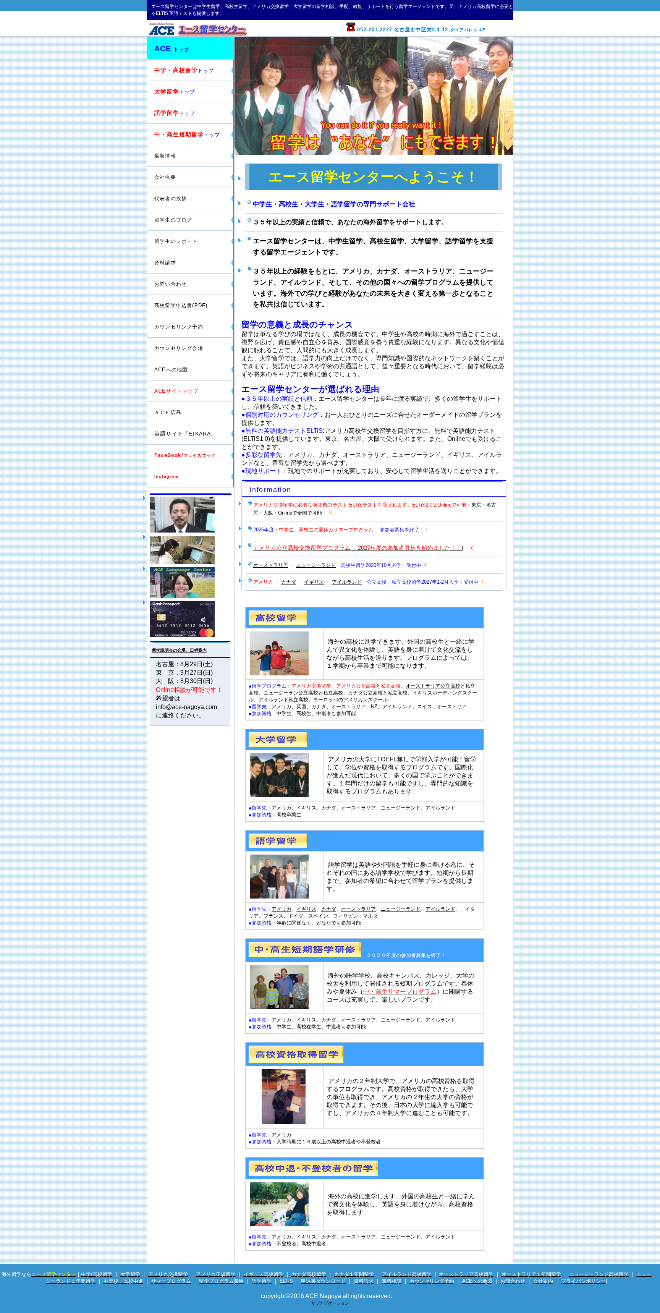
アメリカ (281, 909)
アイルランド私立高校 (283, 700)
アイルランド (347, 582)
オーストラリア (270, 565)
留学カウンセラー (190, 515)
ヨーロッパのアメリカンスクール (350, 700)
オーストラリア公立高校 (433, 686)
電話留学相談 (190, 550)
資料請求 (165, 263)
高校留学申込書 (180, 305)
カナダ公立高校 (365, 693)
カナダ (288, 582)
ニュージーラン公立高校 (291, 693)
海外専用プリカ (190, 619)
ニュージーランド (316, 565)
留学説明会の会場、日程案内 (179, 650)
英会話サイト (190, 582)
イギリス (314, 582)
